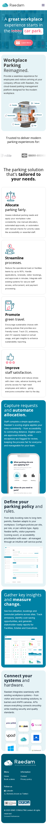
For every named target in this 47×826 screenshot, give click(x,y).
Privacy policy (26, 779)
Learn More (26, 43)
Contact (24, 776)
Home (6, 776)
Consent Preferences (11, 816)
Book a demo (9, 779)
